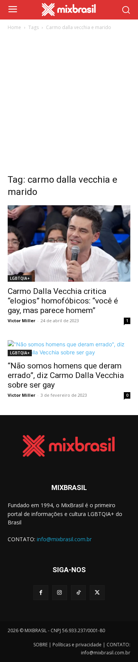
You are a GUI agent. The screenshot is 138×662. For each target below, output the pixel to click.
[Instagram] (59, 592)
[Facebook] (40, 592)
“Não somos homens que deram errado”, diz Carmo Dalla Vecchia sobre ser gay (66, 375)
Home (14, 27)
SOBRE (40, 644)
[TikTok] (78, 592)
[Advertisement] (69, 104)
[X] (97, 592)
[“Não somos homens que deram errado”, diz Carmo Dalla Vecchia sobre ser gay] (69, 348)
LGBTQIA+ (20, 278)
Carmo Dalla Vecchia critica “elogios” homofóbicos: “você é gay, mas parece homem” (63, 301)
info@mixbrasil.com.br (64, 539)
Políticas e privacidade (77, 644)
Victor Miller (21, 320)
